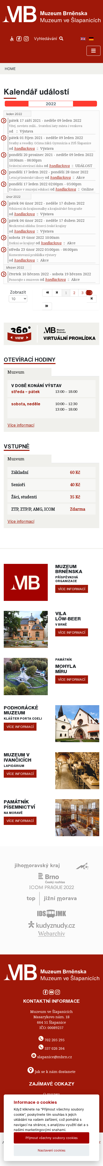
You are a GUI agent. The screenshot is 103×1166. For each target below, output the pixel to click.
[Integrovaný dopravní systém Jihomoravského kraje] (52, 913)
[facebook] (19, 38)
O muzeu (51, 1094)
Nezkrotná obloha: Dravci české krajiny (37, 226)
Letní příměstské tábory (26, 178)
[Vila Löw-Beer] (26, 629)
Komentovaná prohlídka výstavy (32, 255)
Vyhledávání (46, 38)
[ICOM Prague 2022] (52, 886)
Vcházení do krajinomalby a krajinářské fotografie (45, 209)
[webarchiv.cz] (51, 933)
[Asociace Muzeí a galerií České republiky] (82, 865)
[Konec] (47, 306)
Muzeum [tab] (16, 372)
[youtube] (52, 993)
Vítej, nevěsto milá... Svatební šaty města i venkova (45, 126)
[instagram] (27, 38)
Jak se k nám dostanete (55, 1071)
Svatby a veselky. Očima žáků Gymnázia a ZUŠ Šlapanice (50, 143)
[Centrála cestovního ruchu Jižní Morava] (51, 898)
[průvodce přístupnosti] (12, 38)
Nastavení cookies (52, 1150)
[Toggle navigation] (93, 51)
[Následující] (91, 299)
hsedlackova (24, 148)
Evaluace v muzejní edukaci (29, 189)
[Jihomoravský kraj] (37, 865)
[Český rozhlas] (51, 877)
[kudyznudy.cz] (51, 924)
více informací (71, 588)
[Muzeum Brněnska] (26, 581)
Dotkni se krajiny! (22, 243)
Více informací (21, 425)
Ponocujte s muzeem (24, 280)
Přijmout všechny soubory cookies (52, 1138)
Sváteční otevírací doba (26, 166)
